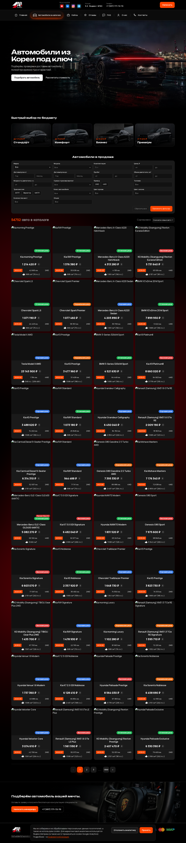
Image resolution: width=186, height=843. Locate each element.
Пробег (97, 172)
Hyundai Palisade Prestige (113, 685)
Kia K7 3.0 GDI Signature (72, 524)
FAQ (109, 15)
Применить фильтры (161, 208)
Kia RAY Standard (72, 417)
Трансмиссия (19, 189)
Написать (167, 4)
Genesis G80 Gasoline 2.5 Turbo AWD (114, 472)
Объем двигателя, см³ (142, 172)
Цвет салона (139, 189)
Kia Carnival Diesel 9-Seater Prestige (31, 472)
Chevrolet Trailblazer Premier (113, 578)
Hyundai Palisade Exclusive (155, 738)
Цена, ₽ (137, 163)
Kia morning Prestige (31, 256)
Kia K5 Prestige (72, 363)
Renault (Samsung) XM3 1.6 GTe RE (155, 419)
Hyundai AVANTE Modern (113, 524)
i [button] (121, 264)
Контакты (142, 15)
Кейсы (75, 15)
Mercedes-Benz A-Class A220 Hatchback (113, 258)
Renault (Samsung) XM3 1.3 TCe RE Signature (155, 633)
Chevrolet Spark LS (31, 310)
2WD (97, 184)
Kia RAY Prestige (72, 256)
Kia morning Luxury (114, 631)
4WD (105, 184)
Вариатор (27, 193)
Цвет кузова (98, 189)
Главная (23, 15)
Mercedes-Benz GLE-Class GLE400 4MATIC (31, 526)
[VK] (67, 6)
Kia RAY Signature (72, 631)
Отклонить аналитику (125, 830)
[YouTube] (62, 6)
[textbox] (71, 167)
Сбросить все (141, 208)
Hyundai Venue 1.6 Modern (31, 685)
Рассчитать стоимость (59, 77)
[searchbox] (113, 167)
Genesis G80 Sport (155, 524)
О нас (124, 15)
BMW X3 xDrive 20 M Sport (154, 310)
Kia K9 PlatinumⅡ (155, 363)
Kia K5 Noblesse (72, 578)
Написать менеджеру (25, 809)
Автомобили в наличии (49, 15)
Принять (146, 830)
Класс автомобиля (61, 189)
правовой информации (58, 837)
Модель (57, 163)
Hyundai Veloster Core (31, 738)
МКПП (37, 193)
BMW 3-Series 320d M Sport (113, 363)
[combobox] (73, 167)
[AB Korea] (17, 5)
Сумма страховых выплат (64, 181)
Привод (97, 181)
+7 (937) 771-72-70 (114, 6)
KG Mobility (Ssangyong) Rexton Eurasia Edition (155, 258)
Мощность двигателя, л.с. (24, 181)
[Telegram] (79, 6)
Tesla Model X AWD (31, 363)
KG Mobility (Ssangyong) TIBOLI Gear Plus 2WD (31, 633)
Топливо (137, 181)
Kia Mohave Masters (155, 470)
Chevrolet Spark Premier (72, 310)
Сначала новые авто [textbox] (162, 220)
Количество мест (21, 198)
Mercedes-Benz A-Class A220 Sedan (113, 312)
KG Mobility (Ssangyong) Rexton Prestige (114, 740)
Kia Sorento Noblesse (155, 685)
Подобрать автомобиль (27, 77)
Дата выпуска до (60, 172)
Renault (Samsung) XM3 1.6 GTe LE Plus (72, 740)
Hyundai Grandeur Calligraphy (114, 417)
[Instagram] (73, 6)
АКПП (17, 193)
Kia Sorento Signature (31, 578)
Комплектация (100, 163)
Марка (16, 163)
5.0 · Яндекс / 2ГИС (93, 6)
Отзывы (92, 15)
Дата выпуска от (20, 172)
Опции (56, 198)
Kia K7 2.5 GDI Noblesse (72, 685)
